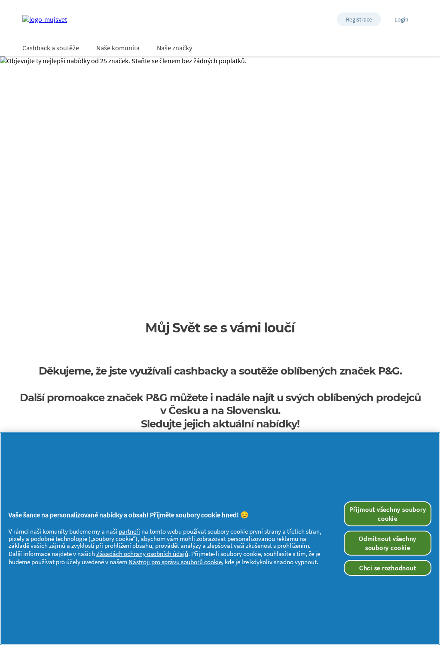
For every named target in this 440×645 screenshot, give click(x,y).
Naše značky (174, 47)
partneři (129, 531)
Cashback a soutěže (50, 47)
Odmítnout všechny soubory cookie (387, 543)
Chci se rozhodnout (387, 568)
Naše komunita (118, 47)
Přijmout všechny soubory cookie (387, 513)
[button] (359, 19)
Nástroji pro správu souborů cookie (175, 562)
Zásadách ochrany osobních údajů (142, 554)
